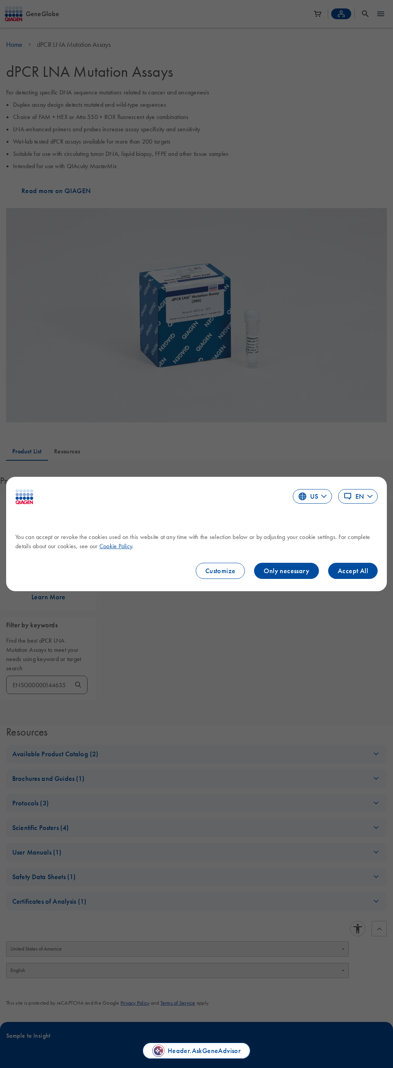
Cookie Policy (115, 546)
